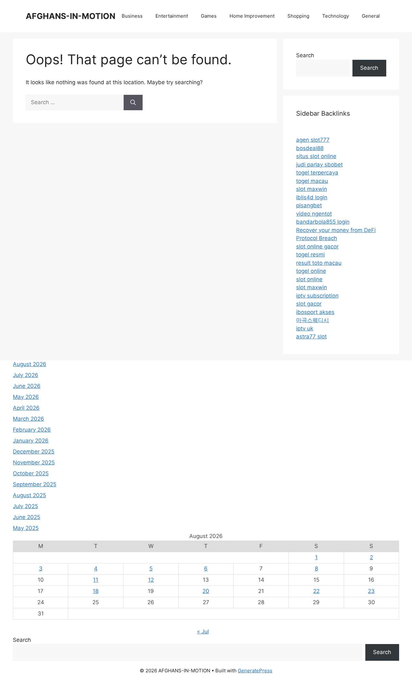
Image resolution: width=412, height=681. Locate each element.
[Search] (133, 102)
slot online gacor (317, 246)
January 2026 (31, 440)
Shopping (298, 16)
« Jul (203, 631)
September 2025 (34, 484)
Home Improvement (252, 16)
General (371, 16)
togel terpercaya (317, 172)
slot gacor (309, 303)
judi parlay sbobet (319, 164)
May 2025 (26, 528)
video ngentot (314, 214)
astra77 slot (311, 336)
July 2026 (25, 375)
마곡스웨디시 (312, 320)
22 (316, 591)
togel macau (312, 181)
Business (132, 16)
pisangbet (309, 205)
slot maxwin (311, 189)
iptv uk (304, 328)
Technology (335, 16)
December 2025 (33, 451)
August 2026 (29, 364)
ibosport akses (315, 312)
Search (305, 55)
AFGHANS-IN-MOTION (70, 16)
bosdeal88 (309, 148)
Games (209, 16)
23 (371, 591)
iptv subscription (317, 295)
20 (205, 591)
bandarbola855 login (323, 222)
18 (95, 591)
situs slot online (316, 156)
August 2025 (29, 495)
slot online (309, 279)
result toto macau (319, 263)
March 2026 (28, 419)
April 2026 (26, 408)
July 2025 (25, 506)
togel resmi (310, 254)
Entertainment (171, 16)
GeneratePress (255, 671)
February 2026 (32, 429)
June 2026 (27, 386)
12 (151, 580)
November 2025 (34, 462)
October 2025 (31, 473)
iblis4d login (311, 197)
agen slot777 (313, 140)
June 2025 (26, 517)
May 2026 (26, 397)
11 (95, 580)
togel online (311, 271)
